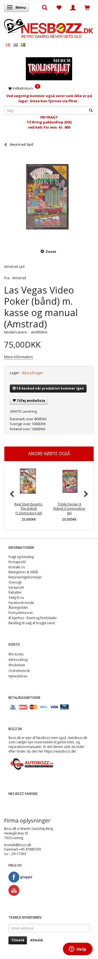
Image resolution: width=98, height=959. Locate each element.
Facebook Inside (21, 602)
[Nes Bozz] (49, 28)
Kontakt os (16, 567)
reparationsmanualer (25, 746)
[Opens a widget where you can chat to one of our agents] (78, 949)
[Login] (73, 7)
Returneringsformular (25, 577)
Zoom (50, 251)
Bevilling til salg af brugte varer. (32, 623)
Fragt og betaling (21, 557)
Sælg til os (16, 597)
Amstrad (19, 277)
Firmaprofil (17, 562)
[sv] (23, 44)
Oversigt (15, 582)
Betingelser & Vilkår (23, 572)
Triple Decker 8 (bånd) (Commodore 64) (69, 508)
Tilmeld (17, 940)
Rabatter (15, 592)
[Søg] (91, 110)
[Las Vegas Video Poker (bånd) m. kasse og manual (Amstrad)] (49, 197)
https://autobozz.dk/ (60, 751)
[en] (15, 44)
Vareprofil (16, 587)
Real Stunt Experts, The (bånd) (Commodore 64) (28, 508)
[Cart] (87, 7)
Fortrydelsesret (20, 612)
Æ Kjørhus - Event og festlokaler (32, 618)
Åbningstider (18, 607)
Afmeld (36, 940)
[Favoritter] (59, 7)
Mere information (18, 356)
